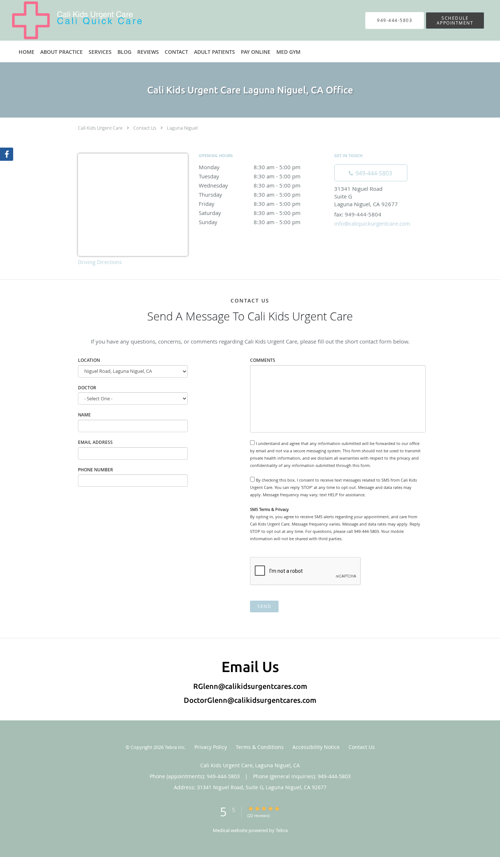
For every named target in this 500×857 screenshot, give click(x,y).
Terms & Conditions (260, 746)
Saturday (250, 212)
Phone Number (95, 470)
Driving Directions (100, 262)
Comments (262, 360)
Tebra (282, 830)
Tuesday (250, 176)
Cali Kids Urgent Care (100, 128)
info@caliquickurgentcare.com (372, 223)
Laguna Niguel (182, 128)
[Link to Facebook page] (6, 154)
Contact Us (144, 128)
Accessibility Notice (316, 746)
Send (264, 606)
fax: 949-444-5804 (357, 214)
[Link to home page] (65, 20)
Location (89, 360)
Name (84, 415)
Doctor (87, 388)
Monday (250, 167)
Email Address (95, 442)
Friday (250, 203)
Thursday (250, 194)
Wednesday (250, 185)
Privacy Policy (210, 746)
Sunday (250, 222)
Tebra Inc (174, 747)
